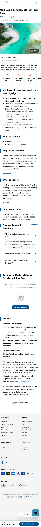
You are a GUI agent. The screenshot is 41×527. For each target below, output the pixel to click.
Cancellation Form (27, 430)
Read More (7, 173)
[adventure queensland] (12, 485)
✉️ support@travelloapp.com (31, 447)
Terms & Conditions (7, 424)
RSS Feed (25, 433)
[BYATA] (3, 485)
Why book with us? (27, 422)
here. (27, 394)
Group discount (22, 402)
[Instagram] (6, 462)
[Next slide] (39, 39)
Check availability (29, 524)
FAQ (23, 424)
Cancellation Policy (7, 433)
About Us (4, 422)
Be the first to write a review (20, 20)
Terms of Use (5, 435)
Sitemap (24, 435)
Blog (2, 427)
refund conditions (22, 381)
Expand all (34, 225)
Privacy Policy (5, 430)
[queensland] (23, 485)
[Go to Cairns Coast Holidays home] (16, 3)
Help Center (25, 427)
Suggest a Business (7, 447)
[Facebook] (2, 462)
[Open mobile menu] (3, 3)
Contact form (26, 450)
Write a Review (20, 307)
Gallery (35, 50)
